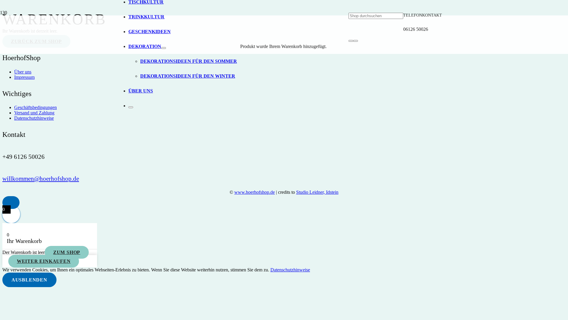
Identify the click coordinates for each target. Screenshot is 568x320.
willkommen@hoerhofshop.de (40, 178)
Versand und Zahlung (34, 112)
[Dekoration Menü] (163, 48)
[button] (11, 202)
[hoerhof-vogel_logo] (234, 246)
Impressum (24, 77)
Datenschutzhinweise (34, 118)
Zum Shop (66, 252)
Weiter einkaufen (44, 261)
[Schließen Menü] (130, 107)
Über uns (22, 71)
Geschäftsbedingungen (35, 107)
